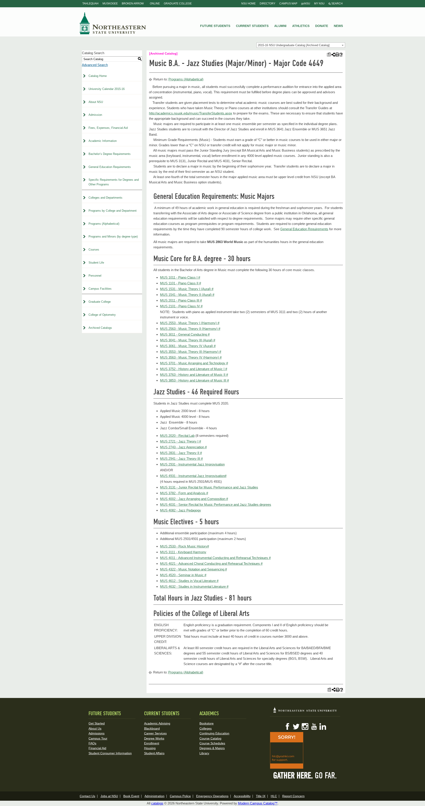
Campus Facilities (100, 288)
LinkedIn (322, 726)
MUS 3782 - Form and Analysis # (184, 493)
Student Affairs (154, 753)
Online (155, 3)
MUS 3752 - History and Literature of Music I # (193, 369)
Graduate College (178, 3)
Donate (321, 26)
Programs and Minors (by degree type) (113, 236)
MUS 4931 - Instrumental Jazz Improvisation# (193, 476)
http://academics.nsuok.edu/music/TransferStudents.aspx (190, 113)
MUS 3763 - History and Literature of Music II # (194, 374)
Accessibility (242, 796)
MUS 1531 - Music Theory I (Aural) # (186, 289)
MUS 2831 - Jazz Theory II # (181, 453)
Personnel (95, 275)
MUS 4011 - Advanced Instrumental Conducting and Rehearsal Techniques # (215, 558)
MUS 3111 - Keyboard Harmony (183, 552)
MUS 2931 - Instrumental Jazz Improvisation (192, 464)
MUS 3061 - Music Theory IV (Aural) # (188, 346)
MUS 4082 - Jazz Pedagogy (180, 510)
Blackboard (152, 728)
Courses (94, 249)
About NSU (96, 102)
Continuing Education (214, 733)
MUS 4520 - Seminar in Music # (183, 575)
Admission (95, 114)
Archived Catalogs (100, 327)
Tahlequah (90, 3)
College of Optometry (102, 314)
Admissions (96, 733)
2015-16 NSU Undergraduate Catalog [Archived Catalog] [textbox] (294, 45)
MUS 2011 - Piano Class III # (181, 300)
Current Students (252, 26)
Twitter (296, 726)
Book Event (131, 796)
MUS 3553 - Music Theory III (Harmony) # (190, 352)
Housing (150, 748)
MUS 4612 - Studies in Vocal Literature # (189, 581)
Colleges (205, 728)
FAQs (92, 743)
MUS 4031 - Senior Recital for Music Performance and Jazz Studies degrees (215, 504)
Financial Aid (97, 748)
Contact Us (87, 796)
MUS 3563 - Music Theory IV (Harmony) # (191, 357)
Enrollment (151, 743)
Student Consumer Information (110, 753)
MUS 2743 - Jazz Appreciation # (183, 447)
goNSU (305, 3)
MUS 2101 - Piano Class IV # (181, 306)
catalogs (157, 803)
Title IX (260, 796)
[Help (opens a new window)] (341, 54)
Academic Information (103, 141)
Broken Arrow (133, 3)
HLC (274, 796)
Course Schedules (212, 743)
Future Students (215, 26)
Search (337, 3)
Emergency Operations (212, 796)
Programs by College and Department (113, 210)
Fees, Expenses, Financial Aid (108, 127)
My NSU (319, 3)
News (338, 26)
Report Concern (293, 796)
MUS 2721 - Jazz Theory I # (180, 441)
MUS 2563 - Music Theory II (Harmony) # (190, 329)
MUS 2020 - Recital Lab (177, 435)
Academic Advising (157, 723)
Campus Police (180, 796)
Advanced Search (95, 65)
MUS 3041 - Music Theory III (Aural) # (187, 340)
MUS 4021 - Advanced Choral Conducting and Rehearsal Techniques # (211, 563)
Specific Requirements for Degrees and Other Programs (114, 182)
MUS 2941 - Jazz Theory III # (181, 458)
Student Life (96, 262)
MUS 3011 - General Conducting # (185, 334)
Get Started (97, 723)
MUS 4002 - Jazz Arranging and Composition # (194, 499)
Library (204, 753)
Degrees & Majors (212, 748)
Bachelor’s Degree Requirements (110, 154)
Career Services (155, 733)
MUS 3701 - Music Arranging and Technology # (194, 363)
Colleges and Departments (105, 197)
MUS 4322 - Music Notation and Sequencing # (193, 569)
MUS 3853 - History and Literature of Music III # (194, 380)
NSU (113, 23)
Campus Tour (98, 738)
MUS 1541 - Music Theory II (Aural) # (187, 295)
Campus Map (288, 3)
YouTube (314, 726)
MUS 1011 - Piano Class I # (180, 277)
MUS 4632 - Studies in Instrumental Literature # (194, 586)
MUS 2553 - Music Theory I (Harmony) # (189, 323)
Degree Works (154, 738)
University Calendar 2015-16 (107, 89)
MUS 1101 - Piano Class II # (180, 283)
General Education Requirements (110, 167)
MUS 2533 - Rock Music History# (184, 546)
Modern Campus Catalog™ (258, 803)
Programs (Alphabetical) (104, 223)
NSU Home (248, 3)
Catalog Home (98, 76)
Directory (267, 3)
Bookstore (206, 723)
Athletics (300, 26)
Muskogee (110, 3)
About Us (95, 728)
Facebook (287, 726)
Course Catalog (210, 738)
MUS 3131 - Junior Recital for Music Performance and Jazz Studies (209, 487)
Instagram (305, 726)
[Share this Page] (332, 54)
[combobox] (301, 45)
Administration (154, 796)
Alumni (280, 26)
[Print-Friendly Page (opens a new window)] (336, 54)
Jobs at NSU (109, 796)
